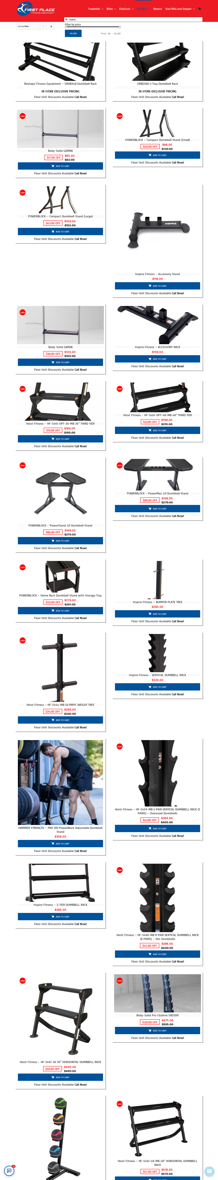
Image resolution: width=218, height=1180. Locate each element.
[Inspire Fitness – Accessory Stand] (157, 228)
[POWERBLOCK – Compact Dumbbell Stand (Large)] (60, 200)
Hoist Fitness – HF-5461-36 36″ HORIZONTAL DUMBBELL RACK (60, 1062)
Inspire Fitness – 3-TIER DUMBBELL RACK (60, 904)
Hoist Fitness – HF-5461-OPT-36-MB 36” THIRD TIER (60, 423)
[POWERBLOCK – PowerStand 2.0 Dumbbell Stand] (60, 491)
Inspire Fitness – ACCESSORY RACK (157, 347)
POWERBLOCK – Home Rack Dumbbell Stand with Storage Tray (60, 595)
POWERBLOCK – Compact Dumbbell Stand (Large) (60, 216)
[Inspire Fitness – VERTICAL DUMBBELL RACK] (157, 653)
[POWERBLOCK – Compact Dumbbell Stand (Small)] (157, 123)
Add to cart (62, 166)
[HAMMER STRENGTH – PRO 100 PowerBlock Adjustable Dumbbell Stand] (60, 782)
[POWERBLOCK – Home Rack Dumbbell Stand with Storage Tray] (60, 577)
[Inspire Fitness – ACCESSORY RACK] (157, 325)
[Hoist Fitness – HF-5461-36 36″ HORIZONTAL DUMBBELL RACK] (60, 1016)
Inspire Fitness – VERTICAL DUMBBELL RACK (157, 675)
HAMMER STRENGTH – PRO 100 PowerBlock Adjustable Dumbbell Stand (60, 829)
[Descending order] (51, 26)
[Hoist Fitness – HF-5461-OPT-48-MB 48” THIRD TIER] (157, 397)
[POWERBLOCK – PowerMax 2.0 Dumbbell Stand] (157, 475)
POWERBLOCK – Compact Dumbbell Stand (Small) (157, 140)
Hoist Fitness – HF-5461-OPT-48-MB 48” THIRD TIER (157, 415)
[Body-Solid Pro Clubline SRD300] (157, 993)
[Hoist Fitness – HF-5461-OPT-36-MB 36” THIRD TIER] (60, 402)
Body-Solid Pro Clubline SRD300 (157, 1015)
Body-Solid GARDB (60, 347)
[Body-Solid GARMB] (60, 129)
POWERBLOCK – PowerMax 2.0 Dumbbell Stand (157, 493)
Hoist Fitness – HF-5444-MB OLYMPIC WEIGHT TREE (60, 704)
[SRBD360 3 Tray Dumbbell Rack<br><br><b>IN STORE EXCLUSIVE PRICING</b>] (157, 62)
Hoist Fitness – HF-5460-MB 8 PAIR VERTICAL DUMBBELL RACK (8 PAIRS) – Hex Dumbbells (157, 937)
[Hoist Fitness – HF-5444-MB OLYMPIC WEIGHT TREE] (60, 668)
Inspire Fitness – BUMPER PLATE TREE (157, 602)
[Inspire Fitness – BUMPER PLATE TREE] (157, 580)
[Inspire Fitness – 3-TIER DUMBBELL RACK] (60, 883)
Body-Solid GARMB (60, 150)
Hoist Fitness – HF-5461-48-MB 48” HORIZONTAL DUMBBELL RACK (157, 1163)
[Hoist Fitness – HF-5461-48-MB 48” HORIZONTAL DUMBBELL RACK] (157, 1127)
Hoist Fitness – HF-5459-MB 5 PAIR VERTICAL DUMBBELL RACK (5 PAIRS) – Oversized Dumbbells (157, 811)
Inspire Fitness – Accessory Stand (157, 274)
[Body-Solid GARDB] (60, 325)
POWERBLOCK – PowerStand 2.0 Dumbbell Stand (60, 525)
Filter (73, 33)
